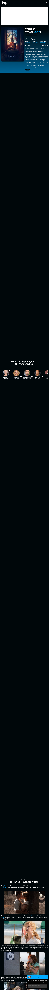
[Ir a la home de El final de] (4, 3)
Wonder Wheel (42, 42)
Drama (28, 69)
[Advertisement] (24, 16)
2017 (37, 32)
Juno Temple (32, 915)
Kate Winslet (7, 886)
